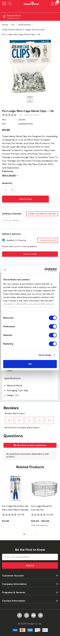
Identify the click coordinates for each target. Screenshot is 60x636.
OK (30, 364)
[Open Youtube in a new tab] (33, 615)
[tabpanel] (15, 500)
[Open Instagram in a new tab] (26, 615)
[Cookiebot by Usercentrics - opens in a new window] (44, 270)
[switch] (53, 326)
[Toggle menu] (4, 3)
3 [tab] (32, 534)
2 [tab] (28, 534)
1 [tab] (24, 534)
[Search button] (10, 3)
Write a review (32, 115)
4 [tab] (35, 534)
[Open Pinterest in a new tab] (40, 615)
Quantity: (7, 183)
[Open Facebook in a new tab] (19, 615)
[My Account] (52, 3)
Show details (45, 355)
